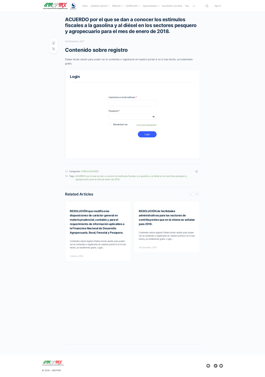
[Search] (207, 6)
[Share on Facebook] (54, 43)
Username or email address (127, 97)
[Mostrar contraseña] (153, 116)
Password (119, 111)
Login (147, 134)
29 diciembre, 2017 (74, 41)
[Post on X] (54, 49)
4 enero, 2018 (76, 256)
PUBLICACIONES (90, 171)
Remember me (120, 124)
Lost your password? (146, 125)
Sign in (217, 5)
